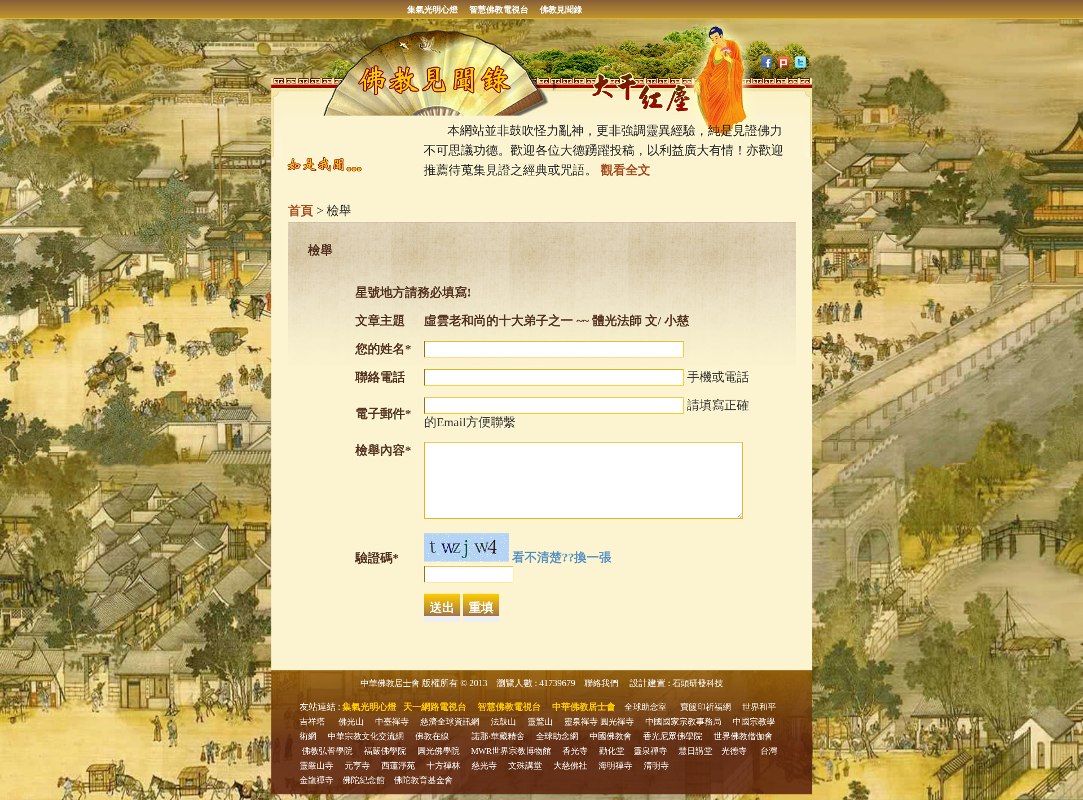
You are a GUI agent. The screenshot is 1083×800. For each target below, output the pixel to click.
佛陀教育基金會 (423, 780)
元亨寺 (357, 765)
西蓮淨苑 (398, 765)
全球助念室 (645, 706)
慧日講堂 (695, 750)
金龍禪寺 (316, 780)
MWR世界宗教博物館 (511, 750)
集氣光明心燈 (432, 9)
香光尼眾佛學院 (672, 736)
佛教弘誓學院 (327, 750)
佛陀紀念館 (363, 780)
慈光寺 (484, 765)
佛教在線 (432, 736)
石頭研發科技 (697, 683)
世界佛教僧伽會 (743, 736)
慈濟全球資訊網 (449, 721)
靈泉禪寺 (581, 721)
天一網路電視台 (434, 706)
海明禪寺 (615, 765)
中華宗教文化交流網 (366, 736)
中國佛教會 (610, 736)
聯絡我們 (601, 683)
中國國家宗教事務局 (683, 721)
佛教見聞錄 (561, 9)
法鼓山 (503, 721)
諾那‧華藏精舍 (498, 736)
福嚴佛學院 (385, 750)
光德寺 (734, 750)
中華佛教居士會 (390, 683)
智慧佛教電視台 (499, 9)
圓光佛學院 (438, 750)
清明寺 (656, 765)
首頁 (300, 211)
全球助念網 (557, 736)
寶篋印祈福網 (705, 706)
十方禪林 (443, 765)
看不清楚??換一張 (561, 557)
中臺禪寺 (392, 721)
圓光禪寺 (617, 721)
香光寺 (575, 750)
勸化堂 (611, 750)
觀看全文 (625, 170)
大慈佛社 (570, 765)
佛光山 (351, 721)
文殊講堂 (525, 765)
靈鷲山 (540, 721)
